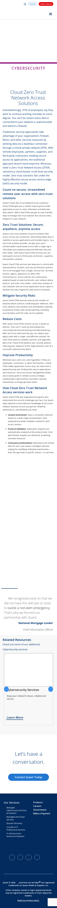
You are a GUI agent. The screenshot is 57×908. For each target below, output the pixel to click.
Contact (32, 4)
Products (38, 802)
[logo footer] (22, 847)
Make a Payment (41, 813)
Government (40, 809)
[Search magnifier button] (25, 4)
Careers (37, 806)
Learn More (15, 717)
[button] (6, 689)
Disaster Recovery (14, 823)
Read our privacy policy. (28, 900)
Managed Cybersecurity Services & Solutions (16, 810)
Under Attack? (46, 4)
